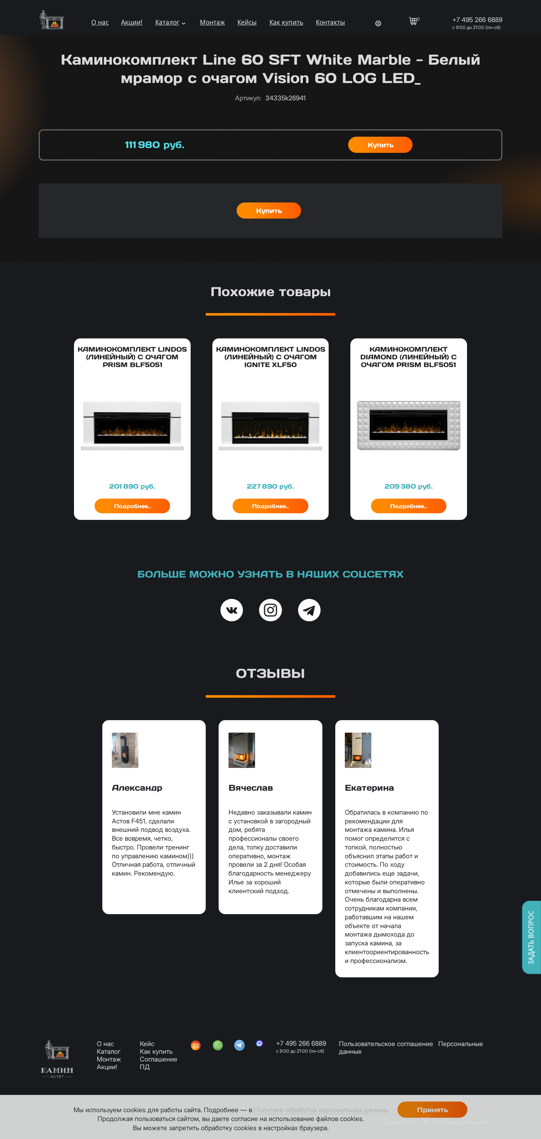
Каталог (167, 22)
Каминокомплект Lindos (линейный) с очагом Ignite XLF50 (270, 357)
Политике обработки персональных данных (320, 1110)
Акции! (131, 22)
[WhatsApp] (217, 1046)
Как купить (286, 22)
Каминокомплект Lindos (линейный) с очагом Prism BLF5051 (132, 357)
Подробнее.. (132, 506)
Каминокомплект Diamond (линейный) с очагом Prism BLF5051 (408, 357)
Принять (432, 1110)
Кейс (147, 1044)
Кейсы (247, 22)
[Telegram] (239, 1046)
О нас (100, 22)
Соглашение (158, 1059)
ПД (145, 1067)
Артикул (248, 98)
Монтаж (212, 22)
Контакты (330, 22)
